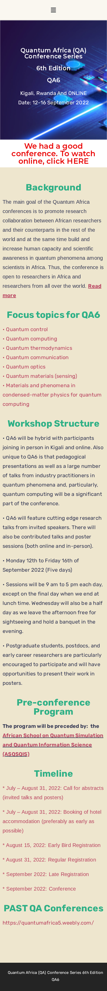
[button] (53, 10)
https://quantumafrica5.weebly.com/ (48, 923)
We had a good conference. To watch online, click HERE (53, 153)
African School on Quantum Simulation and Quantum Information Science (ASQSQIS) (53, 744)
